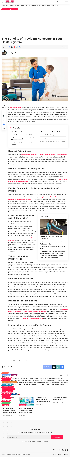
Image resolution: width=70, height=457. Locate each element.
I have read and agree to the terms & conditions (36, 441)
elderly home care (21, 360)
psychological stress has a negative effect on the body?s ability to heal (44, 154)
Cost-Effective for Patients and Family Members (21, 143)
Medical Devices (7, 384)
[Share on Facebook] (9, 47)
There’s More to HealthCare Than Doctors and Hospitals (43, 399)
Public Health (6, 398)
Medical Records (7, 391)
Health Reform (7, 377)
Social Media (6, 400)
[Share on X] (12, 47)
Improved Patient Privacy (47, 135)
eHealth (14, 375)
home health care (15, 107)
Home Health (6, 8)
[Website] (65, 375)
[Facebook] (67, 375)
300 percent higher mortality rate (32, 318)
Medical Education (8, 386)
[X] (63, 450)
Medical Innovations (8, 389)
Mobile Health (6, 393)
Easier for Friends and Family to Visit (21, 135)
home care (30, 360)
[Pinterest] (65, 450)
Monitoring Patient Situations (48, 138)
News (14, 393)
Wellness (14, 8)
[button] (3, 2)
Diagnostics (6, 375)
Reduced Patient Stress (17, 131)
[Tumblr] (67, 450)
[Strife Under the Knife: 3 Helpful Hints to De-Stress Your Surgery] (26, 401)
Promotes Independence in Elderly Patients (52, 141)
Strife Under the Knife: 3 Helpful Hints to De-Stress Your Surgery (26, 410)
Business (5, 372)
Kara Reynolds (12, 53)
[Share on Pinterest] (14, 47)
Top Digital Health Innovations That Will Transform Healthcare (9, 410)
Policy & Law (6, 396)
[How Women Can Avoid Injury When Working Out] (53, 227)
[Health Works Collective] (9, 2)
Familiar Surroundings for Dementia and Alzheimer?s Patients (22, 138)
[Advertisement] (35, 23)
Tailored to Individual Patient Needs (50, 132)
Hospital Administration (9, 382)
